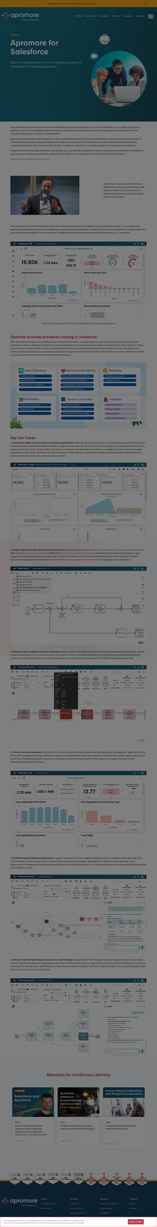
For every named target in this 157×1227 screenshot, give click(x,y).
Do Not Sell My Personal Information (111, 1222)
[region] (78, 1222)
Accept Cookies (135, 1222)
